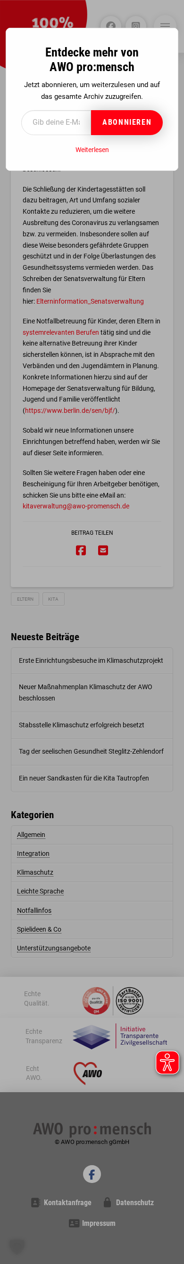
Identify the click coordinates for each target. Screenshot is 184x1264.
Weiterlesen (92, 149)
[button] (17, 1247)
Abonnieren (126, 122)
